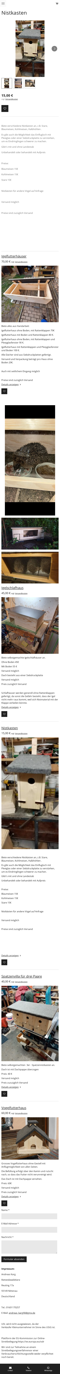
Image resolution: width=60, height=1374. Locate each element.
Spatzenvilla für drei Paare (21, 976)
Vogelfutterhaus (13, 1107)
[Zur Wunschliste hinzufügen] (4, 108)
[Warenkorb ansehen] (57, 3)
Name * (5, 1210)
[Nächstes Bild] (54, 48)
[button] (6, 83)
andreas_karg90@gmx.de (22, 1312)
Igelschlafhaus (12, 587)
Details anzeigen (10, 384)
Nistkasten (9, 728)
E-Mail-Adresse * (10, 1223)
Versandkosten (11, 99)
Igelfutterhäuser (14, 256)
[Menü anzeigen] (3, 3)
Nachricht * (7, 1237)
